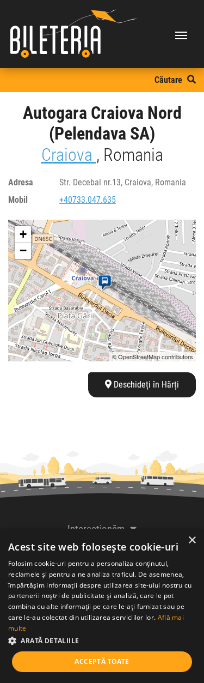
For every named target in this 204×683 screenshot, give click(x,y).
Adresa (20, 182)
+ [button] (23, 234)
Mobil (18, 200)
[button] (102, 640)
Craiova (68, 154)
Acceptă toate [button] (102, 661)
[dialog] (102, 606)
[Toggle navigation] (181, 34)
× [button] (192, 540)
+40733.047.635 (87, 200)
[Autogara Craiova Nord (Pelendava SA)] (106, 283)
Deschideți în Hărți (145, 384)
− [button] (23, 250)
